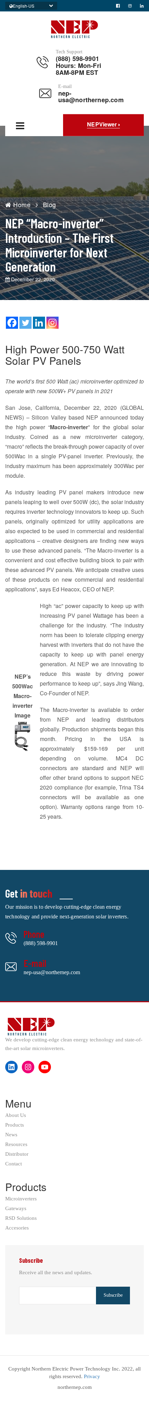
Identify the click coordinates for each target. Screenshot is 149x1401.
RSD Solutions (21, 1218)
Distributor (16, 1154)
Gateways (15, 1208)
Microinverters (21, 1198)
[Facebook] (12, 323)
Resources (16, 1144)
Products (14, 1125)
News (11, 1134)
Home (20, 204)
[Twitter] (25, 323)
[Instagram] (52, 323)
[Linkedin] (39, 323)
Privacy (92, 1376)
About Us (15, 1115)
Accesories (17, 1228)
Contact (13, 1163)
